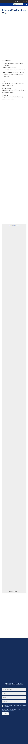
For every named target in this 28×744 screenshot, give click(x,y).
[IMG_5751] (14, 464)
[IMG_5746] (14, 307)
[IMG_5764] (14, 577)
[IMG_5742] (14, 419)
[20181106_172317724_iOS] (14, 352)
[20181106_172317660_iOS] (14, 329)
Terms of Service (9, 710)
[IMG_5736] (14, 262)
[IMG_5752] (14, 487)
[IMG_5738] (14, 285)
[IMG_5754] (14, 509)
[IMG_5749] (14, 442)
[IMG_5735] (14, 240)
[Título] (2, 4)
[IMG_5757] (14, 532)
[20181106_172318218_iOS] (14, 374)
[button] (26, 4)
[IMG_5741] (14, 397)
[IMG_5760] (14, 554)
